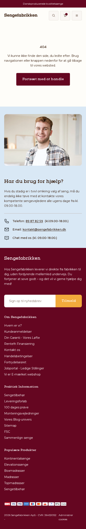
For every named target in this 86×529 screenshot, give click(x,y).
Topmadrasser (14, 483)
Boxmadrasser (14, 471)
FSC (7, 432)
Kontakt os (12, 350)
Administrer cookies (66, 517)
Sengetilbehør (14, 395)
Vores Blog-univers (18, 419)
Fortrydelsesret (15, 362)
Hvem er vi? (13, 325)
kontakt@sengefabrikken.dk (44, 229)
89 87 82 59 (34, 221)
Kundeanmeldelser (18, 332)
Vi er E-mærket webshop (22, 374)
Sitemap (10, 425)
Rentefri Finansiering (19, 344)
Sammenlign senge (18, 438)
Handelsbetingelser (18, 356)
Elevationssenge (16, 464)
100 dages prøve (16, 407)
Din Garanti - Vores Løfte (22, 338)
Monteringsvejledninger (21, 413)
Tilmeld (69, 301)
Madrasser (11, 477)
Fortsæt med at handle (43, 79)
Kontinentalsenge (17, 458)
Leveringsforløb (15, 401)
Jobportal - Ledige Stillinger (24, 368)
